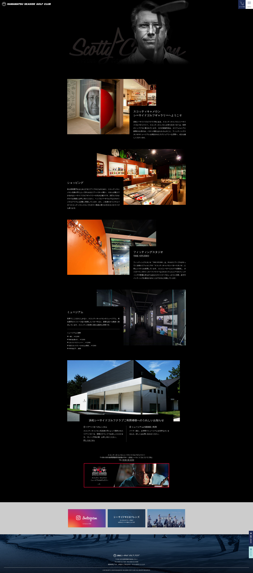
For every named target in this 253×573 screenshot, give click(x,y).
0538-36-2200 (128, 460)
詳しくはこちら (89, 440)
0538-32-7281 (121, 562)
